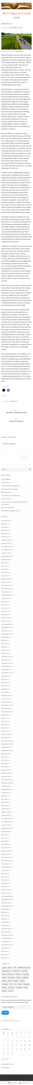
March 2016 (5, 925)
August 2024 (5, 598)
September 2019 (6, 789)
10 (16, 1041)
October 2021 (5, 708)
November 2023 (6, 627)
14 (3, 1045)
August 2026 (5, 520)
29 (8, 1053)
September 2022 (6, 673)
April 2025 (4, 572)
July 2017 (4, 873)
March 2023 (5, 653)
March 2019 (5, 809)
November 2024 (6, 589)
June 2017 (4, 877)
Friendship (11, 977)
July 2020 (4, 757)
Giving (18, 977)
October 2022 (5, 669)
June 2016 (4, 916)
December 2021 (6, 702)
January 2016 (5, 932)
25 (21, 1049)
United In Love (6, 482)
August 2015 (5, 948)
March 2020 (5, 770)
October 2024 (5, 592)
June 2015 (4, 954)
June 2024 (4, 605)
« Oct (3, 1059)
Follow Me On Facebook (10, 1021)
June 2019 (4, 799)
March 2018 (5, 847)
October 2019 (5, 786)
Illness (22, 981)
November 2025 (6, 550)
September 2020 (6, 750)
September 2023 (6, 634)
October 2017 (5, 864)
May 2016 (4, 919)
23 (12, 1049)
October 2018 (5, 825)
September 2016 (6, 906)
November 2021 (6, 705)
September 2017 (6, 867)
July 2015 (4, 951)
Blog (15, 967)
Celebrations (6, 971)
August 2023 (5, 637)
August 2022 (5, 676)
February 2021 (5, 734)
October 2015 (5, 941)
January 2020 (5, 776)
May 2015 (4, 958)
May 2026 (4, 530)
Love (15, 984)
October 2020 (5, 747)
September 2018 (6, 828)
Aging (4, 967)
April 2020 (4, 767)
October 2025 (5, 553)
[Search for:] (16, 469)
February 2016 (5, 929)
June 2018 (4, 838)
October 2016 (5, 903)
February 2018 (5, 851)
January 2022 (5, 699)
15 (8, 1045)
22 (8, 1049)
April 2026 (4, 533)
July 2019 (4, 796)
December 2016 (6, 896)
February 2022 (5, 695)
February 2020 (5, 773)
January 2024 (5, 621)
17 (16, 1045)
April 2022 (4, 689)
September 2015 (6, 945)
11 (20, 1041)
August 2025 (5, 559)
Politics (4, 987)
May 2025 (4, 569)
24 (16, 1049)
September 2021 (6, 712)
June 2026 (4, 527)
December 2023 (6, 624)
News (20, 984)
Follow (5, 1012)
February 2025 (5, 579)
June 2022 (4, 682)
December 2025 (6, 546)
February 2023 (5, 656)
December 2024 (6, 585)
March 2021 (5, 731)
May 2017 (4, 880)
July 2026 (4, 524)
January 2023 (5, 660)
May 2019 (4, 802)
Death (4, 974)
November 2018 (6, 822)
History (16, 981)
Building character (24, 967)
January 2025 (5, 582)
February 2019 (5, 812)
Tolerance (11, 987)
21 (3, 1049)
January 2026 (5, 543)
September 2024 (6, 595)
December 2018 (6, 818)
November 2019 (6, 783)
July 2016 (4, 912)
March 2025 (5, 576)
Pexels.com (19, 51)
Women (10, 991)
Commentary (13, 401)
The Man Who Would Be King (10, 486)
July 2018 (4, 835)
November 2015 (6, 938)
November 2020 (6, 744)
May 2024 (4, 608)
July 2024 (4, 601)
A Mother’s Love (6, 499)
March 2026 (5, 537)
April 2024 (4, 611)
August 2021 (5, 715)
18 (21, 1045)
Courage (24, 971)
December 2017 (6, 857)
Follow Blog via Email (9, 997)
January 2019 (5, 815)
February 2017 (5, 890)
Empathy (26, 974)
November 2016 (6, 899)
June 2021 (4, 721)
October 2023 (5, 631)
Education (10, 974)
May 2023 (4, 647)
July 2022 (4, 679)
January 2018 (5, 854)
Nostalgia (26, 984)
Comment (25, 457)
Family (4, 977)
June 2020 (4, 760)
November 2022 (6, 666)
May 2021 (4, 724)
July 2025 (4, 563)
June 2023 (4, 644)
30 (12, 1053)
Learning (5, 984)
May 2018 (4, 841)
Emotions (18, 974)
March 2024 (5, 614)
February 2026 (5, 540)
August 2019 (5, 792)
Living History (5, 479)
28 (3, 1053)
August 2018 (5, 831)
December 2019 (6, 780)
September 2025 (6, 556)
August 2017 (5, 870)
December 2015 (6, 935)
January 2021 (5, 737)
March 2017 (4, 886)
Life (11, 984)
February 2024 (5, 618)
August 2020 (5, 754)
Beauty (10, 967)
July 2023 (4, 640)
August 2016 (5, 909)
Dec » (7, 1059)
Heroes (10, 981)
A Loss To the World (7, 507)
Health (4, 981)
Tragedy (19, 987)
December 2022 (6, 663)
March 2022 (5, 692)
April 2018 (4, 844)
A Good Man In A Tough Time (10, 495)
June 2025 (4, 566)
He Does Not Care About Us (9, 489)
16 (12, 1045)
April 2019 (4, 805)
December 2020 (6, 741)
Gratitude (25, 977)
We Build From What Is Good (10, 511)
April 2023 (4, 650)
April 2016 (4, 922)
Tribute (4, 991)
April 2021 (4, 728)
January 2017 (5, 893)
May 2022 (4, 686)
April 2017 (4, 883)
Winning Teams (6, 492)
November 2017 (6, 861)
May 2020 (4, 763)
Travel (25, 987)
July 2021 (4, 718)
